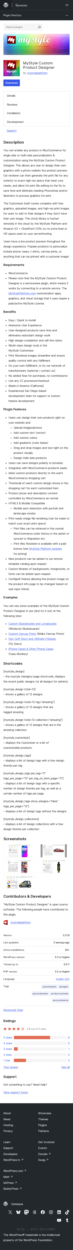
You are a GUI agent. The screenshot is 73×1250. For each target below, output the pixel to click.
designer (63, 986)
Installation (14, 113)
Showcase (44, 1113)
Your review (10, 1067)
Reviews (12, 104)
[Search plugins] (39, 27)
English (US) (63, 979)
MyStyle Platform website (45, 548)
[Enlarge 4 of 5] (65, 864)
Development (15, 122)
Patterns (43, 1131)
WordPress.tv (13, 1160)
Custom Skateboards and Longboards (32, 623)
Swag (43, 1160)
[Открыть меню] (67, 5)
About (7, 1113)
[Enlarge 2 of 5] (65, 849)
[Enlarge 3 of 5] (30, 864)
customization (49, 986)
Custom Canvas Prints (22, 633)
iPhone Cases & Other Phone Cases (30, 649)
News (7, 1119)
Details (11, 95)
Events (42, 1148)
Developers (10, 1154)
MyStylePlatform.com (22, 293)
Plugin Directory (12, 15)
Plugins (42, 1125)
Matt (8, 1177)
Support (12, 130)
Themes (43, 1119)
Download (12, 82)
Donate (44, 1154)
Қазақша (17, 1204)
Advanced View (13, 1010)
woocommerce (60, 1000)
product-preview (59, 993)
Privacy (8, 1131)
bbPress (10, 1182)
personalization (40, 993)
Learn (6, 1142)
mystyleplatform (37, 73)
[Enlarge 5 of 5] (30, 880)
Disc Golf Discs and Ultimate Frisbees (32, 638)
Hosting (8, 1125)
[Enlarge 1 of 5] (30, 849)
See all (65, 1067)
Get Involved (46, 1142)
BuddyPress (12, 1188)
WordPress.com (14, 1171)
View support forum (15, 1092)
